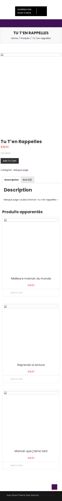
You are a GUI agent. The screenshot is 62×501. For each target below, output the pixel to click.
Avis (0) (27, 179)
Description (11, 179)
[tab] (11, 180)
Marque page (21, 170)
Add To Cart (9, 160)
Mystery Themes (47, 495)
